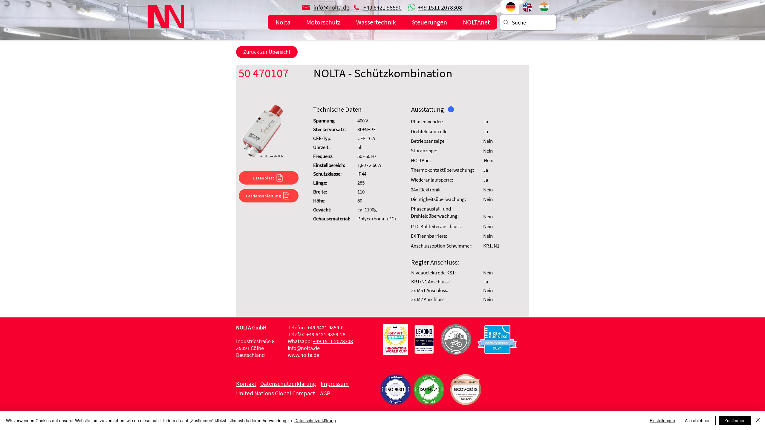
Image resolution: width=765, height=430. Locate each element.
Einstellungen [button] (662, 420)
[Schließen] (757, 420)
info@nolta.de (304, 348)
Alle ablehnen (698, 420)
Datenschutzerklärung (315, 420)
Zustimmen (735, 420)
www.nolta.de (303, 354)
